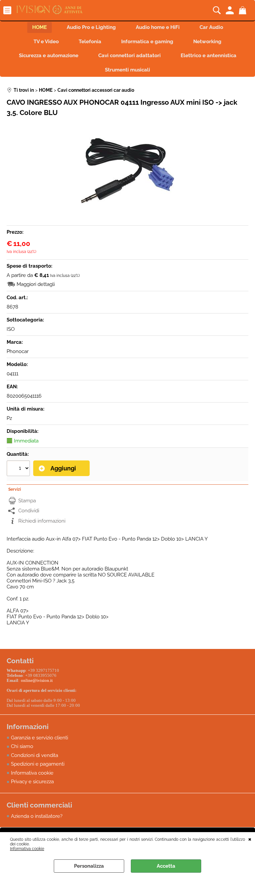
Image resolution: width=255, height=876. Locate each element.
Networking (207, 42)
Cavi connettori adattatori (129, 56)
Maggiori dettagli (36, 284)
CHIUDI (250, 838)
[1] (19, 469)
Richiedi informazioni (41, 521)
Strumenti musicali (127, 70)
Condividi (28, 511)
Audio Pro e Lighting (91, 27)
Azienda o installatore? (36, 816)
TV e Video (46, 42)
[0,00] (243, 10)
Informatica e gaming (147, 42)
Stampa (27, 501)
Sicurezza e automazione (48, 56)
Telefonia (90, 42)
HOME (39, 27)
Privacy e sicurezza (32, 782)
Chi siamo (22, 746)
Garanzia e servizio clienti (39, 738)
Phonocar (18, 351)
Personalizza (89, 866)
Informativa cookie (27, 848)
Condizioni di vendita (34, 755)
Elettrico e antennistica (208, 56)
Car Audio (211, 27)
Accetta (166, 866)
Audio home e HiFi (158, 27)
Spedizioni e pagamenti (37, 764)
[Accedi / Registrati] (230, 10)
